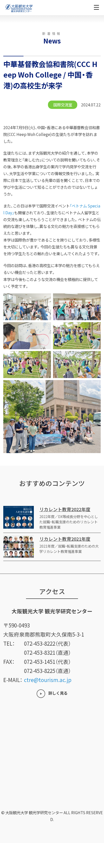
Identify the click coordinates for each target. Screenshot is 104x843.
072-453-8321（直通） (47, 652)
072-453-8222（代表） (47, 643)
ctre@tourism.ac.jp (47, 680)
